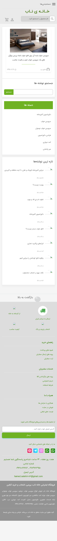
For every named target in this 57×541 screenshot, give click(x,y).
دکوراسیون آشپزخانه (44, 114)
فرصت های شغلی (46, 411)
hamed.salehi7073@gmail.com (28, 476)
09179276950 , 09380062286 (28, 468)
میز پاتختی (47, 149)
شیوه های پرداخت (46, 350)
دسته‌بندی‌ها (45, 4)
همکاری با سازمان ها (45, 403)
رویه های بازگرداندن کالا (45, 376)
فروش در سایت (47, 407)
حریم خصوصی (48, 380)
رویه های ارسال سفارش (44, 354)
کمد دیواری (47, 142)
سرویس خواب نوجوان (43, 128)
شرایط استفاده (48, 385)
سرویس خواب (46, 121)
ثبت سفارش (48, 358)
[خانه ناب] (27, 11)
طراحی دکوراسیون (44, 135)
